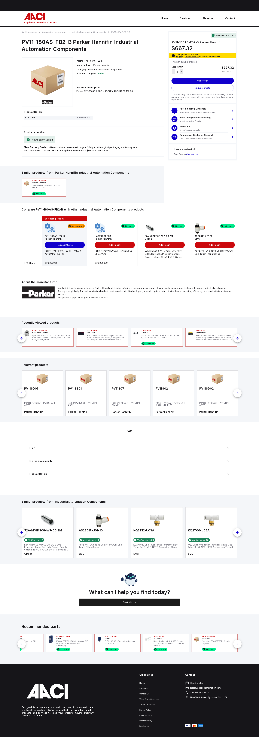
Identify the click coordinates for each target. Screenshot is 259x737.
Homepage (31, 32)
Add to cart (202, 80)
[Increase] (181, 71)
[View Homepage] (40, 18)
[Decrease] (173, 71)
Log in (179, 56)
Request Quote (202, 88)
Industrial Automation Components (89, 32)
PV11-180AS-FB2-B (120, 32)
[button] (202, 110)
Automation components (54, 32)
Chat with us (129, 602)
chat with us (192, 154)
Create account (192, 56)
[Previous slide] (21, 338)
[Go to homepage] (58, 691)
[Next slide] (237, 338)
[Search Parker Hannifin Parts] (38, 297)
